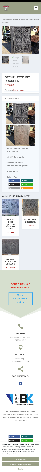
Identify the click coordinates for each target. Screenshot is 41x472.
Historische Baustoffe (12, 20)
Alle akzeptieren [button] (20, 459)
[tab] (20, 98)
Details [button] (20, 469)
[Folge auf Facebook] (20, 383)
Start (3, 20)
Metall (21, 20)
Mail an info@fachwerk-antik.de (20, 299)
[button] (35, 30)
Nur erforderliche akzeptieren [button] (20, 464)
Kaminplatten (28, 20)
